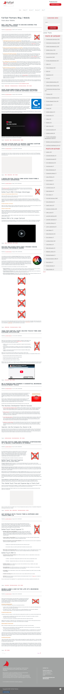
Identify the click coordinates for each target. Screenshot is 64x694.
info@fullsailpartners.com (49, 677)
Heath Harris (50, 205)
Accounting (7, 379)
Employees (50, 115)
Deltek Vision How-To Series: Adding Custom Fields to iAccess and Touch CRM (21, 144)
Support (49, 104)
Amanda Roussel (51, 159)
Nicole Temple (50, 265)
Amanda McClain (51, 155)
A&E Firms (49, 126)
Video (6, 174)
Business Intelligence (52, 97)
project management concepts (24, 83)
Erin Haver (49, 194)
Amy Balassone (51, 162)
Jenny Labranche (51, 226)
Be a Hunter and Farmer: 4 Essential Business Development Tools (21, 384)
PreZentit (35, 56)
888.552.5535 (54, 1)
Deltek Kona (33, 43)
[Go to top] (60, 689)
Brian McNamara (51, 169)
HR (48, 78)
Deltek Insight (50, 133)
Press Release (50, 67)
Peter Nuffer (50, 269)
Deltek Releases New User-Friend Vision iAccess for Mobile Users (19, 247)
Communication (51, 129)
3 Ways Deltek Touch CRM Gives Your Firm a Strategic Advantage (20, 179)
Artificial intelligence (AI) (53, 145)
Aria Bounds (50, 166)
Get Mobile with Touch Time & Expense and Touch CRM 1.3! (20, 514)
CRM (28, 85)
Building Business (8, 438)
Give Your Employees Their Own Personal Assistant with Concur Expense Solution (20, 90)
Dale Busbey (50, 191)
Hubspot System (51, 208)
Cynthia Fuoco (50, 187)
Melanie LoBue (50, 251)
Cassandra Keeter (51, 173)
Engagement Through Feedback (8, 422)
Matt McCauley (50, 248)
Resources (37, 10)
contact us (20, 681)
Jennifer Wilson (51, 223)
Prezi (32, 56)
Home (20, 10)
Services (30, 10)
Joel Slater (49, 230)
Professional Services (14, 85)
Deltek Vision (5, 63)
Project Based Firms (52, 101)
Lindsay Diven (50, 241)
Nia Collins (49, 262)
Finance (49, 94)
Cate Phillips (50, 176)
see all (44, 271)
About (43, 10)
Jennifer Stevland (51, 219)
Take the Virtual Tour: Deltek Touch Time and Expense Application (21, 331)
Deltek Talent (50, 112)
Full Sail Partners (8, 29)
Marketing (49, 74)
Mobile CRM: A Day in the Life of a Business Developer (20, 589)
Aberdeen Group (19, 341)
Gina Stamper (50, 201)
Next (38, 653)
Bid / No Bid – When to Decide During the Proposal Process (19, 25)
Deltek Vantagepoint (52, 46)
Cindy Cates (50, 184)
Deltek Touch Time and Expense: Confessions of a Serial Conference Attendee (21, 442)
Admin (49, 152)
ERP (48, 71)
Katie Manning (50, 233)
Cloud (48, 108)
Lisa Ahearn (50, 244)
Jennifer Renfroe (8, 183)
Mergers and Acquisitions (53, 141)
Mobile (30, 85)
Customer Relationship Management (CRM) (10, 407)
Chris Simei (49, 180)
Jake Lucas (49, 212)
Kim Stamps (50, 237)
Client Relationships (15, 438)
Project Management (52, 60)
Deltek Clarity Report (52, 85)
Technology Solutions (22, 85)
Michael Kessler (50, 255)
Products (24, 10)
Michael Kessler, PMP (52, 258)
